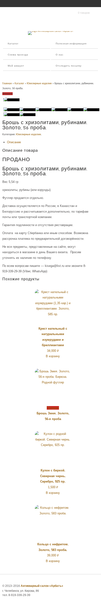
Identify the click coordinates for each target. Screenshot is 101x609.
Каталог (13, 43)
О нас (59, 55)
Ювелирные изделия (39, 83)
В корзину (53, 356)
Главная (7, 83)
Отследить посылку (69, 66)
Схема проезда (18, 55)
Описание (14, 142)
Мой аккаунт (16, 66)
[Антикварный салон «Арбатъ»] (50, 31)
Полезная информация (71, 43)
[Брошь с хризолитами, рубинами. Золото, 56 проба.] (11, 99)
